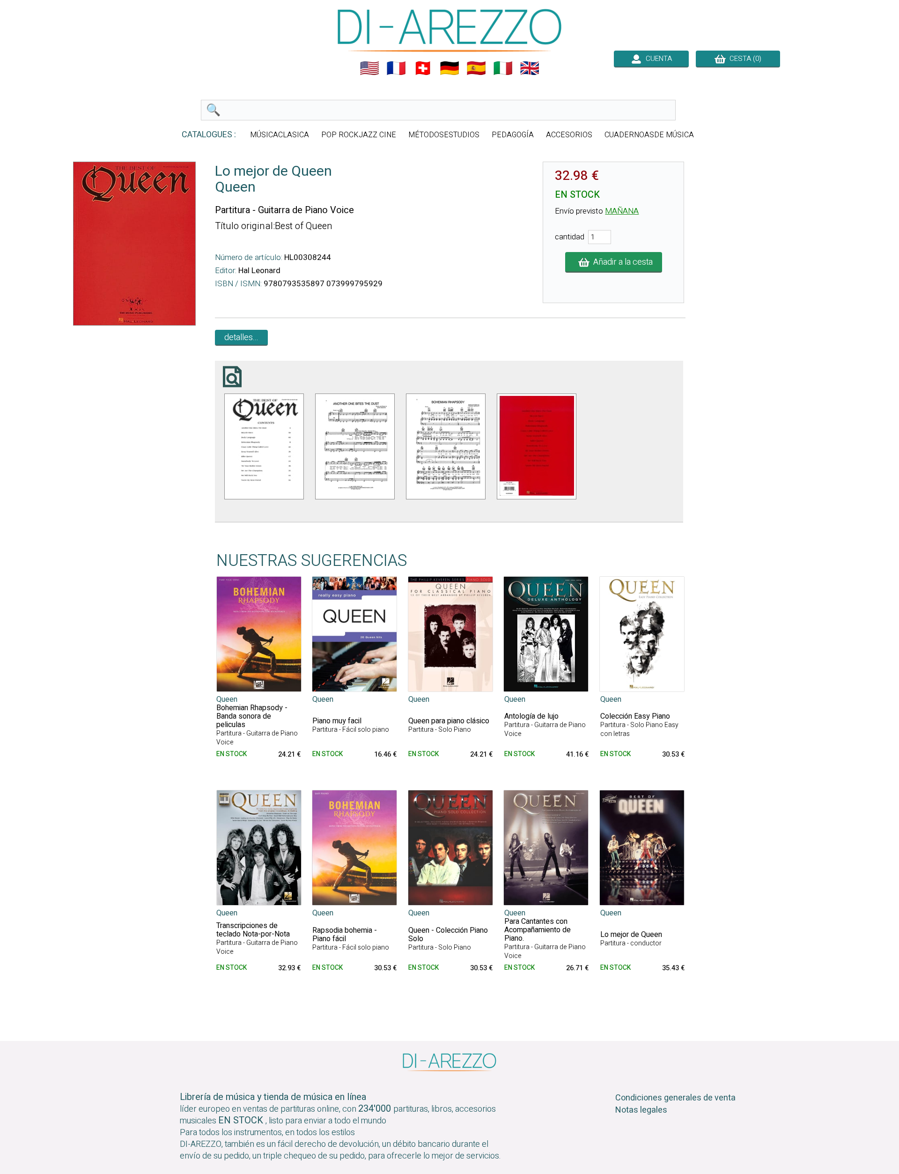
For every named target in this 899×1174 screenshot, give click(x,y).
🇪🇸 (476, 68)
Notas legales (641, 1110)
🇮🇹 (503, 68)
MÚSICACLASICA (279, 135)
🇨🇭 (423, 68)
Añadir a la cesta (621, 262)
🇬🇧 (529, 68)
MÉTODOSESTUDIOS (443, 135)
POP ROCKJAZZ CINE (358, 135)
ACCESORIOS (569, 135)
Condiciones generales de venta (675, 1098)
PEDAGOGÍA (513, 135)
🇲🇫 (396, 68)
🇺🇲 (369, 68)
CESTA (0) (743, 58)
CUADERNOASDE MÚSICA (649, 135)
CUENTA (657, 58)
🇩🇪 (449, 68)
